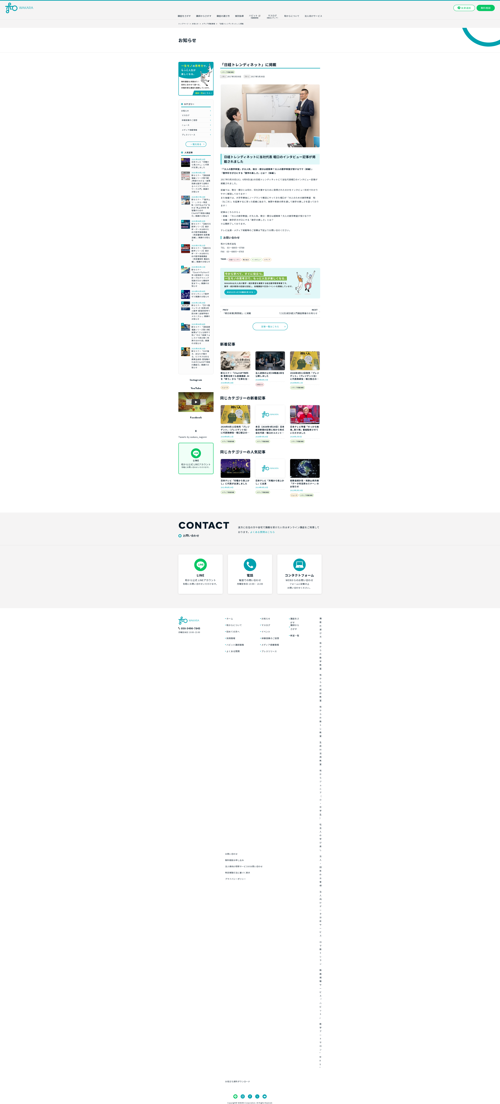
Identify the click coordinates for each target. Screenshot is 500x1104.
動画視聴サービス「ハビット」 (321, 994)
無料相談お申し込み (234, 860)
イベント (265, 631)
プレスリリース (188, 134)
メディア (267, 260)
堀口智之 (246, 260)
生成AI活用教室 (321, 753)
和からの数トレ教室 (321, 721)
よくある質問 (233, 651)
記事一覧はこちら (270, 326)
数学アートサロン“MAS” (321, 1046)
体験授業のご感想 (189, 120)
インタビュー (256, 260)
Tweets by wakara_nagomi (192, 436)
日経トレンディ (234, 260)
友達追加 (466, 7)
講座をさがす (294, 620)
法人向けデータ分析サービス (321, 913)
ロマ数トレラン (321, 953)
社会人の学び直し (321, 837)
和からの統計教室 (321, 687)
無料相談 (486, 7)
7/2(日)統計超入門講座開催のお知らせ (298, 313)
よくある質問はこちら (262, 532)
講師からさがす (294, 627)
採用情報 (230, 638)
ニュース (225, 387)
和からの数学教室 (321, 656)
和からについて (234, 625)
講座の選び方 (321, 627)
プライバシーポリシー (235, 878)
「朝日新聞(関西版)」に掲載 (237, 313)
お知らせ (260, 384)
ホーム (229, 618)
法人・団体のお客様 (321, 871)
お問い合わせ (231, 853)
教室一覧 (294, 635)
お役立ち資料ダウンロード (237, 1081)
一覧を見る (196, 144)
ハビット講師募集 (235, 644)
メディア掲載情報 (227, 72)
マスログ (186, 115)
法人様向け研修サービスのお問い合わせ (243, 866)
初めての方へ (233, 631)
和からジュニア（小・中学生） (321, 794)
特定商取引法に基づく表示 (237, 872)
